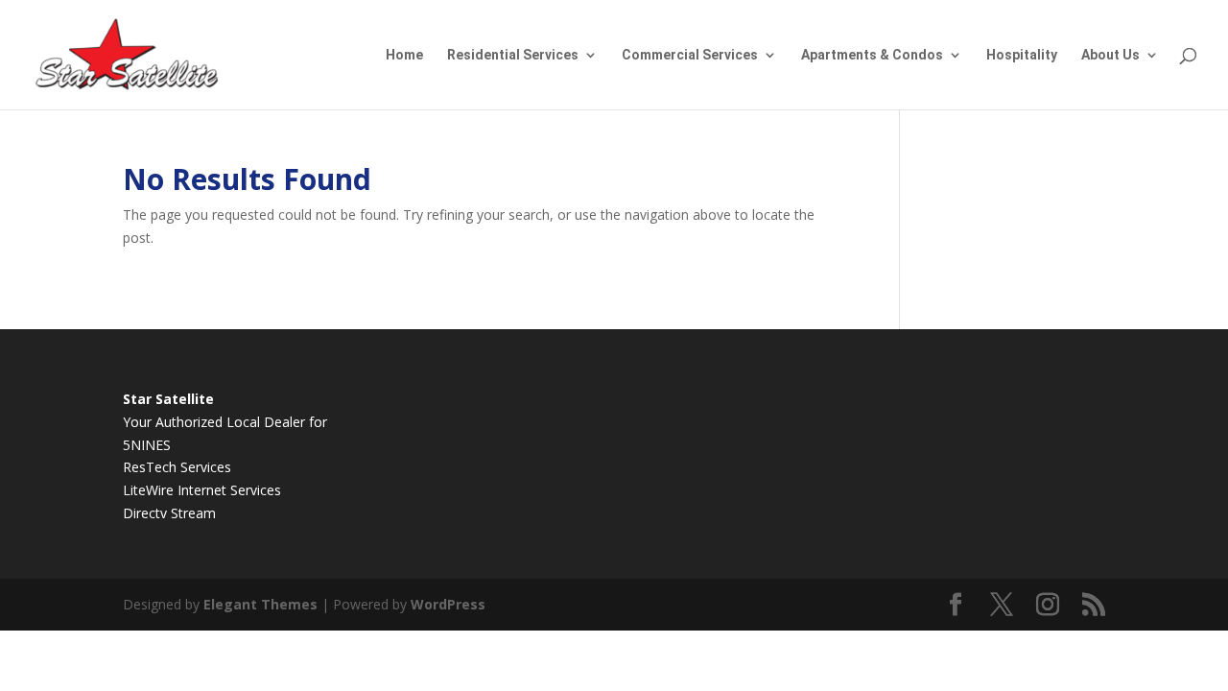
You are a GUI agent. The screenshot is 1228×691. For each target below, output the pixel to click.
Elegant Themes (260, 604)
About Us (1110, 55)
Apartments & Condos (872, 55)
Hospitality (1021, 55)
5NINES (147, 445)
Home (404, 55)
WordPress (448, 604)
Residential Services (513, 55)
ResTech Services (177, 467)
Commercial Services (690, 55)
